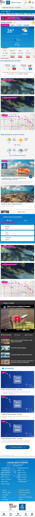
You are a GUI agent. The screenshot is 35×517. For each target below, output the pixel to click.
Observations (18, 515)
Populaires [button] (30, 335)
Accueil (2, 455)
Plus (32, 28)
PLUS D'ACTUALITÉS (16, 447)
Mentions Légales (6, 492)
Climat (32, 515)
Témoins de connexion (24, 490)
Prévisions (4, 515)
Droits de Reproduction (24, 492)
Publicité (4, 497)
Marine (10, 515)
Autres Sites (5, 499)
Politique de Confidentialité (25, 497)
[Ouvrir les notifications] (25, 2)
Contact (20, 499)
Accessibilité (5, 494)
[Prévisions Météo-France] (8, 2)
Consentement (22, 494)
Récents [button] (18, 335)
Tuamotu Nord (7, 455)
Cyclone (25, 515)
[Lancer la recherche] (32, 7)
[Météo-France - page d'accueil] (22, 507)
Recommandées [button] (7, 335)
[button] (33, 2)
